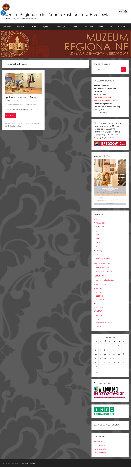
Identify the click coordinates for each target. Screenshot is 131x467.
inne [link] (97, 319)
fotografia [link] (99, 315)
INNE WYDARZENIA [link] (102, 263)
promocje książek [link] (25, 123)
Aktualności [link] (7, 27)
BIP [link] (111, 27)
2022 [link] (96, 219)
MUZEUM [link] (98, 292)
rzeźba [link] (98, 326)
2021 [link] (97, 246)
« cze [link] (96, 373)
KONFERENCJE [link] (100, 285)
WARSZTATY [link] (99, 307)
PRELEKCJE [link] (98, 296)
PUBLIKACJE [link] (36, 123)
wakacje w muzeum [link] (104, 271)
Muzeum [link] (20, 27)
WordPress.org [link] (100, 453)
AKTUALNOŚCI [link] (13, 123)
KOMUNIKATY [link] (99, 276)
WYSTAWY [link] (98, 311)
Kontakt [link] (101, 27)
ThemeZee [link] (31, 463)
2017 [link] (97, 231)
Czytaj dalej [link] (10, 116)
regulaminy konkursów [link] (105, 280)
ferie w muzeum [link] (102, 267)
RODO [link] (120, 27)
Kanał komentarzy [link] (101, 449)
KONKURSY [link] (98, 288)
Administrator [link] (33, 104)
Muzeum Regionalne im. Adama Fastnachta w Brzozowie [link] (55, 14)
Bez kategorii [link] (99, 251)
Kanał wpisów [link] (99, 445)
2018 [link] (97, 235)
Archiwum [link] (89, 27)
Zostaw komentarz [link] (14, 126)
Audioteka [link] (75, 27)
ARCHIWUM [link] (99, 227)
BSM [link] (96, 254)
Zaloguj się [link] (98, 441)
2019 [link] (97, 238)
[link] (3, 13)
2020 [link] (98, 242)
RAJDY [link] (96, 303)
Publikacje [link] (61, 27)
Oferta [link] (33, 27)
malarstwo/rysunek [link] (104, 323)
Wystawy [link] (46, 27)
